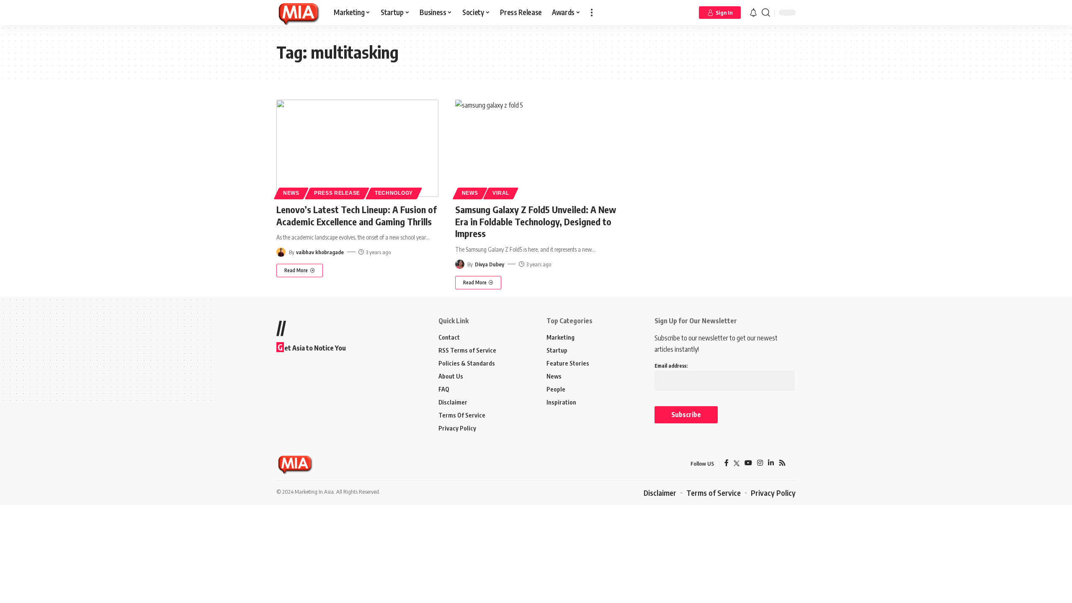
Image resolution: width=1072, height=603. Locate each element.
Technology (394, 193)
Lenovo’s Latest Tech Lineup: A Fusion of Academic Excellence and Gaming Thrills (356, 215)
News (291, 193)
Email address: (671, 366)
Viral (500, 193)
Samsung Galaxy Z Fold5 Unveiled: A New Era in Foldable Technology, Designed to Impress (535, 221)
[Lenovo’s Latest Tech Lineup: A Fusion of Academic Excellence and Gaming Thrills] (357, 148)
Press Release (337, 193)
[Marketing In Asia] (298, 12)
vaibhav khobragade (320, 252)
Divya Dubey (489, 264)
